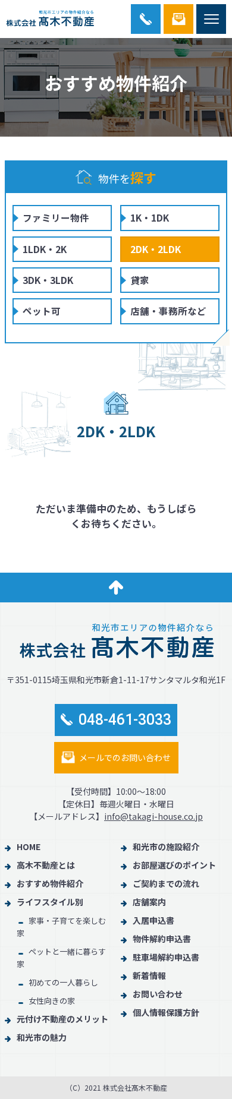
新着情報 (149, 975)
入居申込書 (153, 920)
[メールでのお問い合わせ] (178, 19)
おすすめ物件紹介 (50, 883)
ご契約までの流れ (166, 883)
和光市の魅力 (42, 1037)
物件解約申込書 (162, 939)
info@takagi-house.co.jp (153, 816)
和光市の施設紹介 (166, 846)
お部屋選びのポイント (174, 865)
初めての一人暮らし (63, 982)
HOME (28, 846)
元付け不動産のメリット (62, 1019)
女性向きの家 (52, 1000)
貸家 (139, 279)
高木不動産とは (46, 865)
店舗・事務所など (168, 310)
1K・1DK (149, 217)
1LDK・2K (45, 248)
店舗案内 (149, 902)
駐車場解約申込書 (166, 957)
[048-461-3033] (146, 19)
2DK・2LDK (155, 248)
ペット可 (42, 310)
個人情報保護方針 (166, 1012)
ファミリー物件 (56, 217)
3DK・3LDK (48, 279)
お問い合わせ (158, 994)
